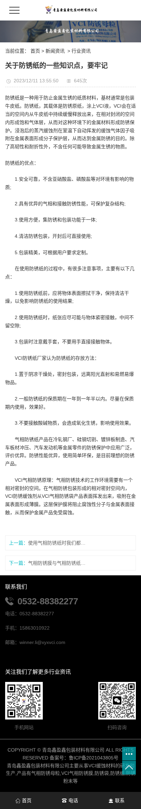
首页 (35, 51)
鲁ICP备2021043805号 (93, 757)
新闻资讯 (55, 51)
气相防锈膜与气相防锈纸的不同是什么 (59, 563)
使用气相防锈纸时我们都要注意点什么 (59, 543)
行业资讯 (81, 51)
